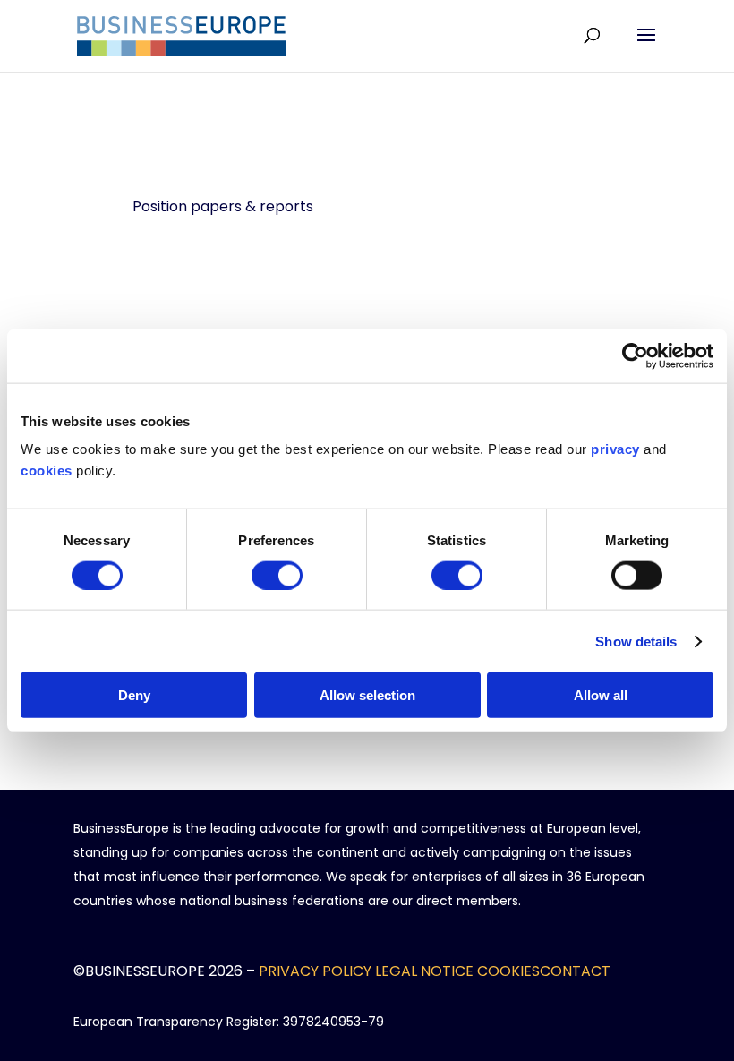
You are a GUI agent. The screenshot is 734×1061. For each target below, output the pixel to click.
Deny (134, 695)
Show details (636, 640)
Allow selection (367, 695)
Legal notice (424, 971)
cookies (47, 470)
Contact (575, 971)
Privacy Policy (315, 971)
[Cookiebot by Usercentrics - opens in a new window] (635, 355)
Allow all (600, 695)
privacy (615, 449)
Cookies (508, 971)
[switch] (277, 574)
